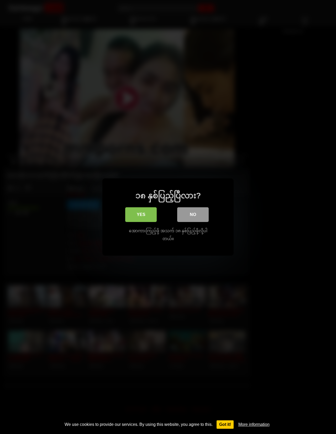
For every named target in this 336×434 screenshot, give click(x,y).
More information (254, 424)
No (193, 214)
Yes (141, 214)
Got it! (225, 424)
